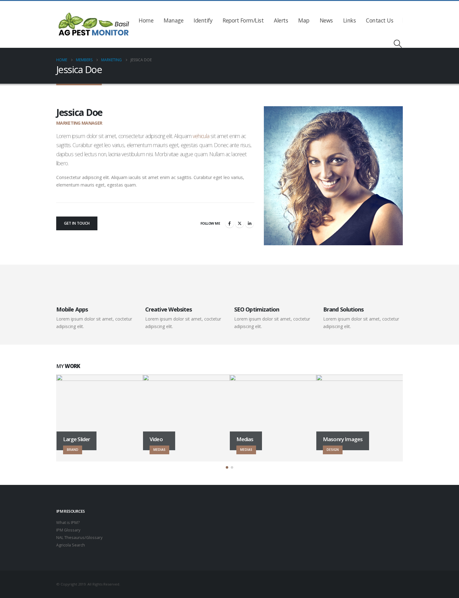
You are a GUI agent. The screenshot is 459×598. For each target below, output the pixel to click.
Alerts (281, 20)
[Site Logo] (93, 24)
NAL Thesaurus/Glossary (79, 537)
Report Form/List (243, 20)
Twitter (239, 223)
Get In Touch (77, 223)
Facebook (229, 223)
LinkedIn (249, 223)
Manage (173, 20)
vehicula (201, 136)
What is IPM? (68, 522)
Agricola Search (70, 545)
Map (303, 20)
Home (146, 20)
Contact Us (379, 20)
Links (349, 20)
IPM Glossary (68, 530)
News (326, 20)
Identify (203, 20)
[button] (398, 44)
